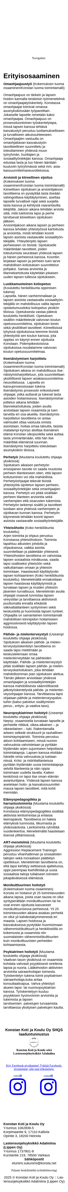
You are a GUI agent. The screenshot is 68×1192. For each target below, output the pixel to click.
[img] (34, 26)
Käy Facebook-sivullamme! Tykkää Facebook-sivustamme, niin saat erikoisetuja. (34, 1067)
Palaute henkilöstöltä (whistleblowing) (34, 1170)
